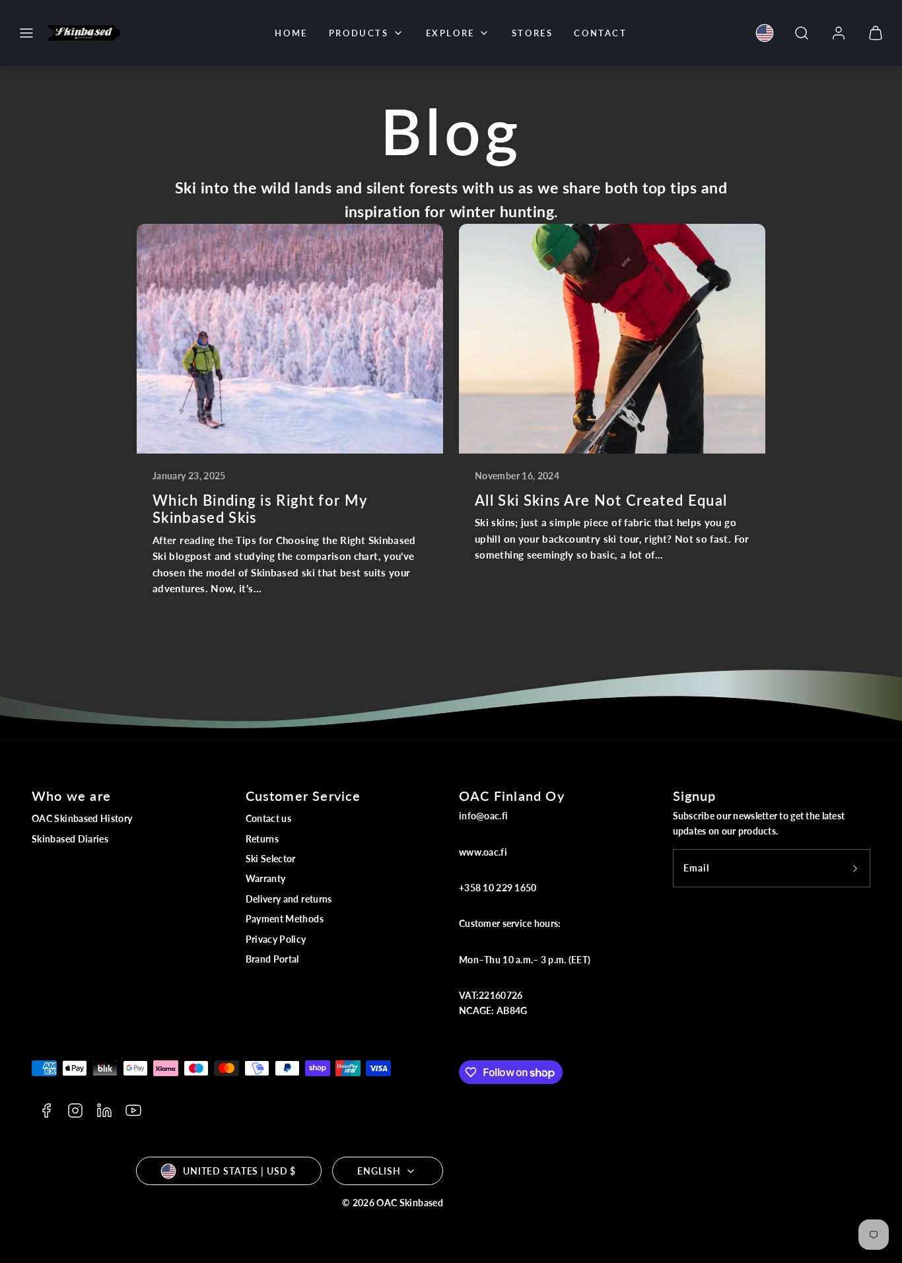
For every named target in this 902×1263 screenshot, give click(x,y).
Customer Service (303, 795)
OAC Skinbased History (82, 818)
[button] (26, 33)
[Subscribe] (855, 868)
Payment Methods (285, 918)
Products (359, 33)
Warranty (266, 878)
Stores (532, 33)
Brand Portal (272, 959)
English (378, 1171)
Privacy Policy (276, 939)
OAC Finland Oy (512, 795)
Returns (262, 838)
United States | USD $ (239, 1171)
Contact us (269, 818)
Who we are (71, 795)
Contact (600, 33)
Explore (450, 33)
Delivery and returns (289, 899)
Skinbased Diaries (70, 838)
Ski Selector (271, 858)
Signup (694, 795)
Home (291, 33)
